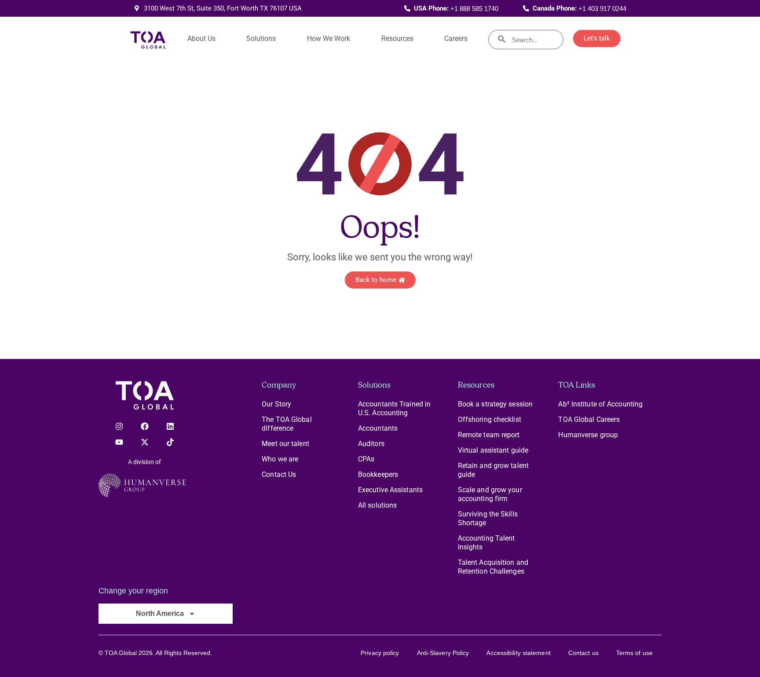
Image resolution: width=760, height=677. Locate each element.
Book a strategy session (495, 404)
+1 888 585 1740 (474, 8)
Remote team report (489, 435)
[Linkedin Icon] (170, 426)
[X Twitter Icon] (145, 442)
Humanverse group (588, 435)
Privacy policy (380, 652)
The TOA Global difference (286, 423)
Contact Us (279, 474)
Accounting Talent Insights (486, 542)
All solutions (377, 505)
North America (160, 613)
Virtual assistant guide (493, 450)
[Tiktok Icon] (170, 442)
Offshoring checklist (489, 419)
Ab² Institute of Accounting (600, 404)
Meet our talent (285, 443)
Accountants (378, 428)
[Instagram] (119, 426)
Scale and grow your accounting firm (490, 494)
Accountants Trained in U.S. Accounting (394, 408)
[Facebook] (145, 426)
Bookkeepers (378, 474)
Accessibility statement (518, 652)
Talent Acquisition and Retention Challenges (493, 566)
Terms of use (634, 652)
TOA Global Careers (589, 419)
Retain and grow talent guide (493, 470)
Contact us (583, 652)
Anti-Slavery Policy (443, 652)
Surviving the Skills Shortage (488, 518)
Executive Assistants (390, 490)
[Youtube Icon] (119, 442)
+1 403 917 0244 (602, 8)
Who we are (280, 459)
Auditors (371, 443)
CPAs (366, 459)
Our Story (276, 404)
